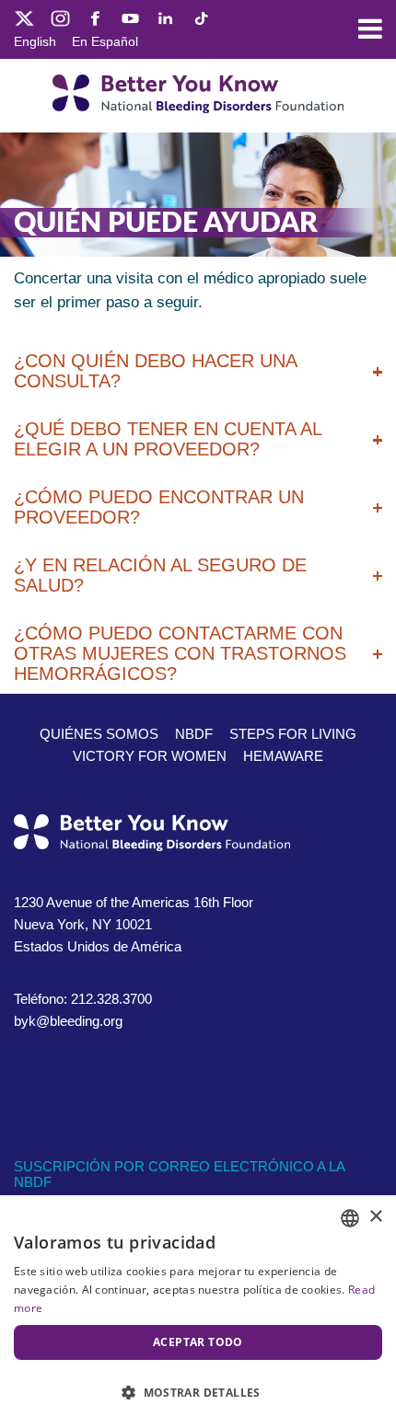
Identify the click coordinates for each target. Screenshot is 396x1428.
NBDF (194, 734)
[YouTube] (130, 17)
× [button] (375, 1217)
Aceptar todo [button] (198, 1342)
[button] (198, 1393)
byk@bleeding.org (68, 1021)
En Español (105, 41)
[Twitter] (24, 17)
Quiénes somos (99, 734)
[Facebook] (95, 17)
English (35, 41)
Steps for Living (292, 734)
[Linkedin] (165, 17)
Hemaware (283, 756)
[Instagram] (60, 17)
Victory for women (150, 756)
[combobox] (350, 1218)
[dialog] (198, 1311)
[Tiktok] (200, 17)
